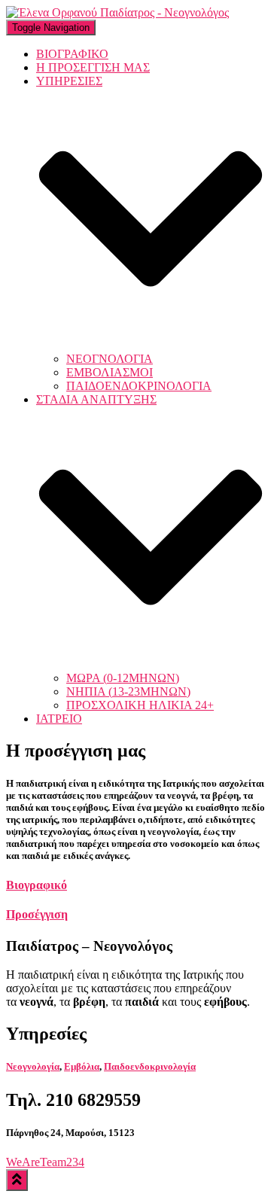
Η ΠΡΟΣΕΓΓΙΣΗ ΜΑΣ (93, 67)
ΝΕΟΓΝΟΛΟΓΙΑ (109, 358)
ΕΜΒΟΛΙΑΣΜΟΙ (109, 372)
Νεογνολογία (32, 1066)
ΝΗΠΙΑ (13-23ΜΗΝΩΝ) (128, 691)
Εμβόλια (81, 1066)
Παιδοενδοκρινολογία (150, 1066)
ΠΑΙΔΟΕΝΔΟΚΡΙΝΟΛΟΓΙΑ (139, 385)
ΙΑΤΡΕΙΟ (59, 718)
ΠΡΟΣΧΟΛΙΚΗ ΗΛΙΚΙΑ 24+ (140, 705)
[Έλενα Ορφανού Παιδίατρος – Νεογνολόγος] (117, 12)
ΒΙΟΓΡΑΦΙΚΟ (72, 53)
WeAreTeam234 (45, 1162)
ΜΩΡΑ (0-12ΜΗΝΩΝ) (122, 678)
